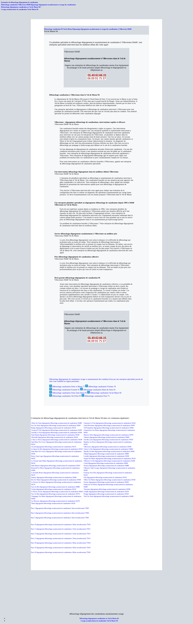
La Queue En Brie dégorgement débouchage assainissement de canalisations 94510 (57, 449)
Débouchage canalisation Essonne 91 (66, 390)
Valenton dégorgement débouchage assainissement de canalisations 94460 (106, 437)
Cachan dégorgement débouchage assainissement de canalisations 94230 (53, 489)
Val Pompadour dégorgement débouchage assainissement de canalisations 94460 (109, 428)
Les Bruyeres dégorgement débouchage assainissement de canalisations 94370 (55, 501)
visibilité (60, 381)
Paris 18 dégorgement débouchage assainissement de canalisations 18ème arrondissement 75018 (60, 543)
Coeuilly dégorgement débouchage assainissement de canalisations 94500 (106, 456)
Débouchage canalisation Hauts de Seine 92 (99, 390)
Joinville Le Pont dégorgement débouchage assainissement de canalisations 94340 (56, 432)
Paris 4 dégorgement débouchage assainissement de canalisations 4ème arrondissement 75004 (60, 513)
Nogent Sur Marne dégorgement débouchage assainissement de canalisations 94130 (109, 458)
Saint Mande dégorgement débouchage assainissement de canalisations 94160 (55, 435)
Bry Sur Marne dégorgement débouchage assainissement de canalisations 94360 (56, 480)
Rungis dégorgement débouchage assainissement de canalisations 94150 (53, 428)
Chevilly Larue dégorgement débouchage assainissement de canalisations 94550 (108, 440)
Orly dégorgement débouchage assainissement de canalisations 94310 (105, 477)
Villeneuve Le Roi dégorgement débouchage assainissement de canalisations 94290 (109, 461)
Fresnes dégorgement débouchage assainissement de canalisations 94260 (106, 482)
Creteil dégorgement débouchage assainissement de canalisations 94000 (106, 463)
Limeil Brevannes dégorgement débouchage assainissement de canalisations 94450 (109, 425)
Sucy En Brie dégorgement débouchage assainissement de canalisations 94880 (55, 487)
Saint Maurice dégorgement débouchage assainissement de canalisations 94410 (55, 466)
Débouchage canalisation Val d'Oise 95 (66, 396)
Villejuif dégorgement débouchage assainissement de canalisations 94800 (106, 454)
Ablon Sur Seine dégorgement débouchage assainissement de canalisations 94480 (56, 423)
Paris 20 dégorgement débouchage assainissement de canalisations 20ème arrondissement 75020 (60, 552)
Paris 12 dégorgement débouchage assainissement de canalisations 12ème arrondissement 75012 (60, 534)
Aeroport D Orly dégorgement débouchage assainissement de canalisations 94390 (56, 430)
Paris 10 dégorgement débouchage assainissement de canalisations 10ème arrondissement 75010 (60, 524)
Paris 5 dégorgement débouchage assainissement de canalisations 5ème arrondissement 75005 (60, 518)
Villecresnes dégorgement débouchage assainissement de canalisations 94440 (107, 447)
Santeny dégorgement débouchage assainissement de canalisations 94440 (53, 477)
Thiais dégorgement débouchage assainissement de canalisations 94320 (53, 503)
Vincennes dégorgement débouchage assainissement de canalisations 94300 (107, 489)
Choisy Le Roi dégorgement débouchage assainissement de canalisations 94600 (108, 449)
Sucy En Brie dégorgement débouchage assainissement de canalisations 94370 (55, 494)
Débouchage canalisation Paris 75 (97, 396)
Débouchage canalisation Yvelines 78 (102, 387)
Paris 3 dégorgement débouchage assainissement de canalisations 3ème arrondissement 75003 (60, 508)
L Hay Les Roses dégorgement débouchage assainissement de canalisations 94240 (56, 440)
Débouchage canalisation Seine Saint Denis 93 (69, 393)
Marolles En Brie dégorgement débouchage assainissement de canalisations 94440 (109, 451)
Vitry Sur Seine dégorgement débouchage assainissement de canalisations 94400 (108, 496)
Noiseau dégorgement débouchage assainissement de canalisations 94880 (106, 466)
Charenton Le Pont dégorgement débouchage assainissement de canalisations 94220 (109, 423)
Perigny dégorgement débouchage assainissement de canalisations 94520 (106, 494)
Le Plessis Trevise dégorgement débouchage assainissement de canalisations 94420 (57, 492)
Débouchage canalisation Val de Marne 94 (105, 393)
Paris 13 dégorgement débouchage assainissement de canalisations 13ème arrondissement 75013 (60, 538)
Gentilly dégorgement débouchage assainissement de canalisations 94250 (106, 492)
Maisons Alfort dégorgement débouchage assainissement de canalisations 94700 (108, 435)
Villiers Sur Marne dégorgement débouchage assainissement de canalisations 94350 (109, 480)
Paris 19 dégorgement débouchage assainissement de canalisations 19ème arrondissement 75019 (60, 548)
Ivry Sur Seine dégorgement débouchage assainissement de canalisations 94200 (55, 425)
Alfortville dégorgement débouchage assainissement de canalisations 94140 (54, 437)
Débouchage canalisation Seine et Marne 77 (68, 387)
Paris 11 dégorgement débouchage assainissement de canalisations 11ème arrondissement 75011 (60, 529)
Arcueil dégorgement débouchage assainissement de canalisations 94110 (53, 447)
